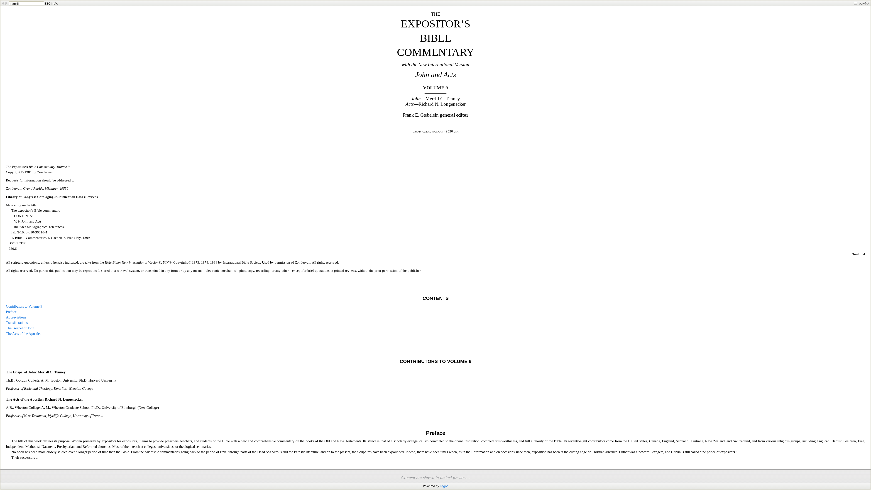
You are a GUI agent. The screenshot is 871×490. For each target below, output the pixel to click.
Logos (444, 486)
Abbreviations (16, 317)
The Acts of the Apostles (23, 334)
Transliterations (17, 323)
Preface (11, 312)
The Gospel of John (20, 328)
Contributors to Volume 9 (24, 306)
